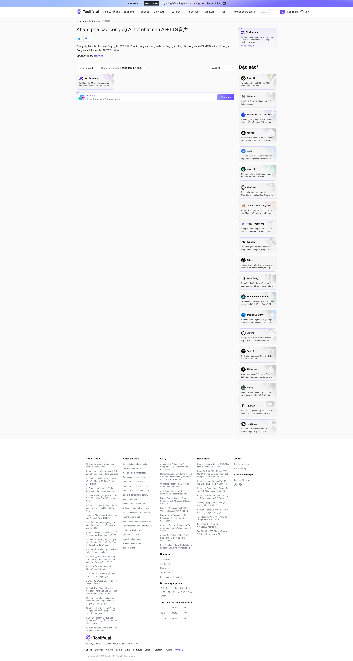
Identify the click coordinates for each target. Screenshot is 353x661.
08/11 (186, 618)
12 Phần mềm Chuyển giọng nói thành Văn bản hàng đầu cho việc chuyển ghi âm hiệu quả (100, 600)
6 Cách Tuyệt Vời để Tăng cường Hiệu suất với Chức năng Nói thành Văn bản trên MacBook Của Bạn (101, 559)
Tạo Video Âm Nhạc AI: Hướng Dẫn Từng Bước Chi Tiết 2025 (212, 518)
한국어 (119, 649)
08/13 (163, 618)
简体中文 (99, 649)
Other (163, 595)
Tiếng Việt (179, 650)
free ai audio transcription (134, 477)
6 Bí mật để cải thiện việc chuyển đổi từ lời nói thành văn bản (102, 550)
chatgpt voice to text (132, 530)
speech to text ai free (132, 543)
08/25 (186, 607)
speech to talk (129, 547)
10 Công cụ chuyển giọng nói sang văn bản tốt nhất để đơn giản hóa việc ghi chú (101, 481)
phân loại (145, 12)
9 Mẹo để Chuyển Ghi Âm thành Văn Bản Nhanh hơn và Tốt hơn (102, 516)
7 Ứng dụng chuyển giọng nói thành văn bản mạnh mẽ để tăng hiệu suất (102, 472)
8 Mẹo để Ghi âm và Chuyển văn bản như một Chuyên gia (100, 575)
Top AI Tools (165, 572)
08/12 (174, 618)
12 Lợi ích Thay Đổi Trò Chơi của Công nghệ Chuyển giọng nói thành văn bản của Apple (101, 610)
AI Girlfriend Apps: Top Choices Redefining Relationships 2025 (174, 492)
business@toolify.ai (242, 479)
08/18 (174, 612)
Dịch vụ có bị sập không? (171, 577)
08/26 (174, 607)
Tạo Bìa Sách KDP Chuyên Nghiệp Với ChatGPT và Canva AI (212, 532)
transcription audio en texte (135, 463)
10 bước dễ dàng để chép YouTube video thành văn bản (101, 629)
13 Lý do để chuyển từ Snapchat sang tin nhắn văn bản (100, 465)
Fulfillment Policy (241, 463)
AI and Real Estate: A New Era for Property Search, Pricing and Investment (175, 538)
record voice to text (131, 516)
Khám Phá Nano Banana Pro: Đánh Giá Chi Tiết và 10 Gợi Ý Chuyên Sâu (213, 482)
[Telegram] (240, 484)
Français (168, 649)
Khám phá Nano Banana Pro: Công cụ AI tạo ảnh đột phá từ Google (212, 496)
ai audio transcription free (134, 503)
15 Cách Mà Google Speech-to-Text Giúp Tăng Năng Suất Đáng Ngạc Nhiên (101, 498)
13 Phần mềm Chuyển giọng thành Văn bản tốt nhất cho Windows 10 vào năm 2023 (101, 525)
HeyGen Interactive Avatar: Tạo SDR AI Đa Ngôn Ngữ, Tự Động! (213, 511)
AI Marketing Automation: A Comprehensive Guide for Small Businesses (174, 466)
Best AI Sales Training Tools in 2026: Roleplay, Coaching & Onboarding (176, 546)
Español (148, 649)
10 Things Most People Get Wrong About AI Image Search (175, 485)
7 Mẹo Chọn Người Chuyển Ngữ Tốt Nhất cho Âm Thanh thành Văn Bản (102, 533)
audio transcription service (134, 481)
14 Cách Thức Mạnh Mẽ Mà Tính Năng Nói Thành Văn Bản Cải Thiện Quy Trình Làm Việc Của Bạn (101, 591)
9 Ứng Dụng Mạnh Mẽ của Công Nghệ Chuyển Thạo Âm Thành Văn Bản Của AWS (101, 620)
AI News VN (165, 563)
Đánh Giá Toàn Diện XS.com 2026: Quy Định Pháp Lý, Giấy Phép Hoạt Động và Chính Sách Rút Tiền (212, 474)
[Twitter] (235, 484)
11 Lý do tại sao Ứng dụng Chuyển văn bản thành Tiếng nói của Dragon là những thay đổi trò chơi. (102, 542)
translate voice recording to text (137, 512)
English (89, 649)
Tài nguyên (165, 559)
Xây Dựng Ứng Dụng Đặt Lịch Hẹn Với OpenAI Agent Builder (212, 525)
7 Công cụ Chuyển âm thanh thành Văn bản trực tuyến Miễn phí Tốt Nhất (101, 508)
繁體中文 (109, 649)
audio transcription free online (136, 490)
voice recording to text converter (137, 508)
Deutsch (158, 649)
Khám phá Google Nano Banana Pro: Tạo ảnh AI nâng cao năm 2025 (213, 489)
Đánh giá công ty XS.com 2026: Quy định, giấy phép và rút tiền (213, 465)
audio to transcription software (136, 494)
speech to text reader (132, 538)
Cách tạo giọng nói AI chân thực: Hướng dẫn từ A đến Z (211, 504)
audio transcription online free (136, 486)
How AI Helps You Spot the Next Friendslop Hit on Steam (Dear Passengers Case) (174, 518)
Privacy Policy (240, 468)
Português (137, 649)
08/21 (163, 612)
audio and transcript (132, 499)
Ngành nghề (194, 12)
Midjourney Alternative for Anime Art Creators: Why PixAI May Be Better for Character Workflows (176, 476)
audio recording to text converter (137, 521)
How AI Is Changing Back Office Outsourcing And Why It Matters (174, 509)
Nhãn (92, 21)
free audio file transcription (134, 472)
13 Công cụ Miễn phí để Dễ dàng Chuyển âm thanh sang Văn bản (100, 489)
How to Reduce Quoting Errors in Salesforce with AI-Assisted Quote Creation (175, 501)
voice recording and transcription (137, 525)
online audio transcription (134, 468)
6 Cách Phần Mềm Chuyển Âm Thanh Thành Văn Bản (99, 568)
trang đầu (81, 21)
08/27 (163, 607)
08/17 (186, 612)
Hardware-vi (165, 568)
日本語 (127, 649)
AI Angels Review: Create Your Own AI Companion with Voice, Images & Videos (176, 528)
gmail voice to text (131, 534)
